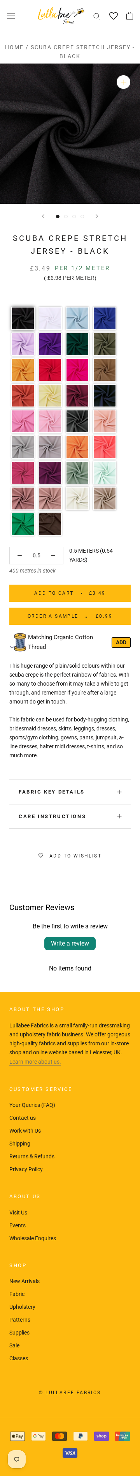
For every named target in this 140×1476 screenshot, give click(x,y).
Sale (14, 1345)
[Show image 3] (74, 216)
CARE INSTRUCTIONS (52, 816)
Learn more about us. (35, 1062)
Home (14, 47)
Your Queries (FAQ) (32, 1105)
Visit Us (18, 1212)
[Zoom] (123, 82)
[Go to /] (61, 15)
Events (17, 1225)
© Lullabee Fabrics (70, 1392)
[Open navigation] (11, 15)
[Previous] (43, 216)
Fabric (16, 1294)
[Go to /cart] (129, 15)
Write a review (70, 943)
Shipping (19, 1143)
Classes (18, 1358)
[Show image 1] (58, 216)
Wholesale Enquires (32, 1238)
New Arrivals (24, 1281)
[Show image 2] (66, 216)
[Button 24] (53, 555)
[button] (23, 318)
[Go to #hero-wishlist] (113, 16)
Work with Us (25, 1131)
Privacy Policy (26, 1169)
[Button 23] (20, 555)
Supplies (19, 1332)
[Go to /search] (96, 15)
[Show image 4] (82, 216)
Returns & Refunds (31, 1156)
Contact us (22, 1118)
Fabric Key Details (52, 792)
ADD (121, 642)
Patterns (19, 1320)
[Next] (97, 216)
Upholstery (22, 1307)
